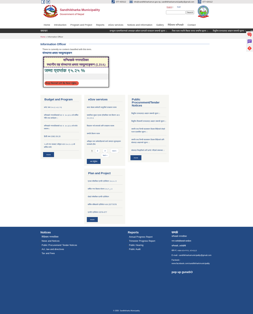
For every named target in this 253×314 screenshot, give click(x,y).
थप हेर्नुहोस (93, 161)
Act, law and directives (53, 249)
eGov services (115, 25)
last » (105, 155)
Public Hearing (136, 245)
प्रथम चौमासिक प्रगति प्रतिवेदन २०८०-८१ (102, 181)
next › (114, 151)
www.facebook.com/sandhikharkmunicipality (191, 263)
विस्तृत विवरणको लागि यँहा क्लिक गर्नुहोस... (61, 83)
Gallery (160, 25)
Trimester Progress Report (142, 241)
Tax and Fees (48, 253)
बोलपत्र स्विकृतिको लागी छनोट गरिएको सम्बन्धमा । (147, 150)
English (169, 7)
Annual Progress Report (141, 237)
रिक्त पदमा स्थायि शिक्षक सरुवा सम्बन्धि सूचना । (187, 31)
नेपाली (179, 7)
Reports (100, 25)
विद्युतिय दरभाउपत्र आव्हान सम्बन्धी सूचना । (226, 31)
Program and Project (81, 25)
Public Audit (135, 249)
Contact (192, 25)
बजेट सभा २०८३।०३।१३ (53, 107)
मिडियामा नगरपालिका (50, 237)
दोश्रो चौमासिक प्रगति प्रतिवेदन (98, 197)
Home (47, 25)
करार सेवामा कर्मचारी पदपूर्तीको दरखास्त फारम (101, 107)
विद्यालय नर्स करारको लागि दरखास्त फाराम (100, 126)
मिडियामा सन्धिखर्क (176, 25)
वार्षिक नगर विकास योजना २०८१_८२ (100, 189)
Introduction (60, 25)
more (48, 155)
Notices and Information (139, 25)
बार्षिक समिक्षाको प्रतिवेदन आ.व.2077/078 (102, 204)
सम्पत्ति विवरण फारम (93, 133)
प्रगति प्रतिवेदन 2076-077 (97, 212)
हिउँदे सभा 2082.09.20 (52, 136)
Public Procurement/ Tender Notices (59, 245)
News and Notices (51, 241)
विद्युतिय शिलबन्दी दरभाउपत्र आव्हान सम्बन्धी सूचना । (148, 121)
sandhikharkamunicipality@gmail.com (195, 255)
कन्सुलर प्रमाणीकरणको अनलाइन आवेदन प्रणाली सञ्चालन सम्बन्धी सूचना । (135, 31)
